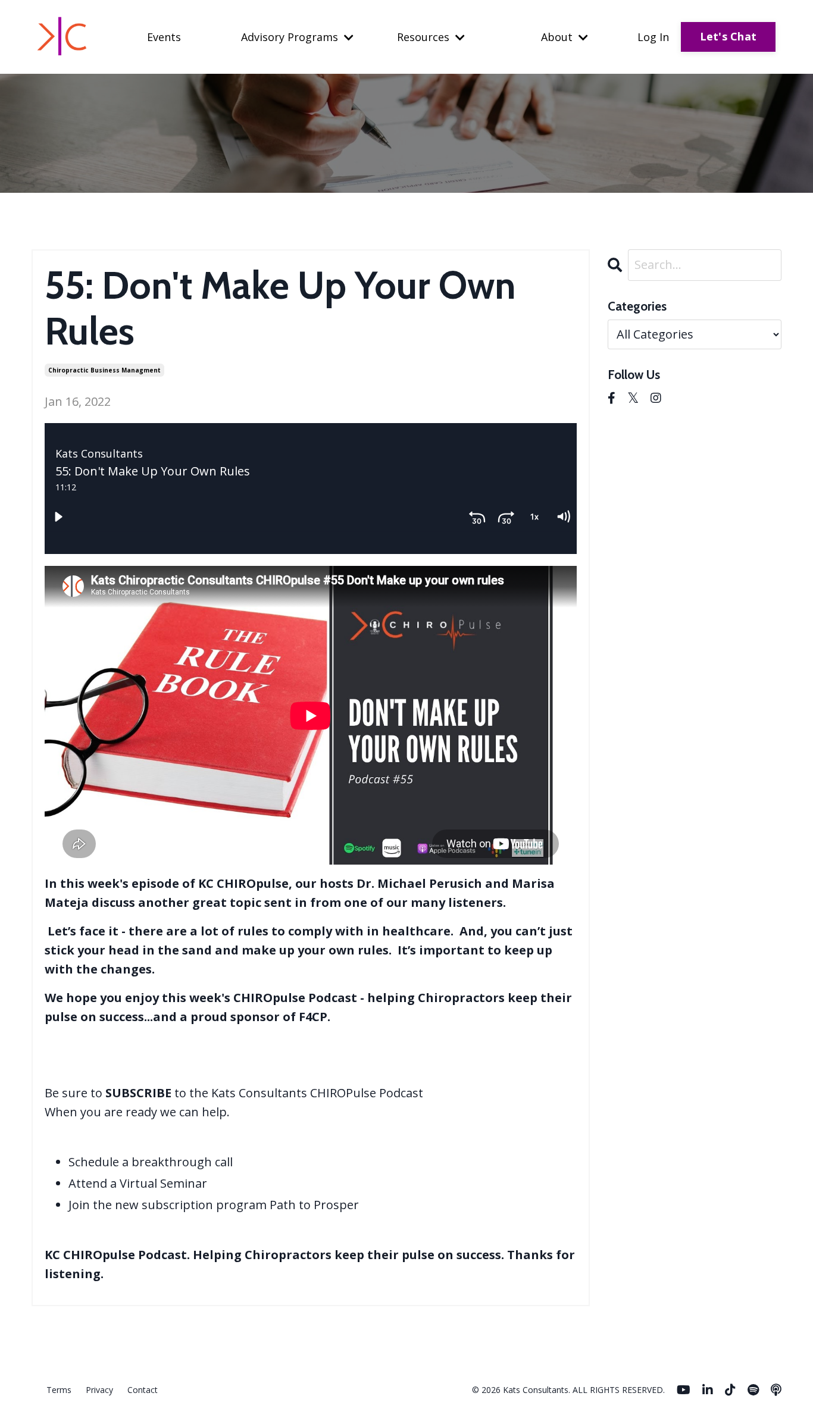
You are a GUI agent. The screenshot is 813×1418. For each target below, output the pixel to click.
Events (164, 37)
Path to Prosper (314, 1205)
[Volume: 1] (563, 516)
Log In (653, 37)
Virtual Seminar (163, 1183)
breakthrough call (182, 1162)
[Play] (58, 516)
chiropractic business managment (104, 370)
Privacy (99, 1389)
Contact (142, 1389)
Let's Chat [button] (728, 36)
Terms (58, 1389)
